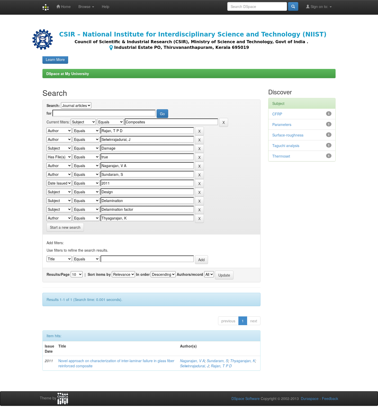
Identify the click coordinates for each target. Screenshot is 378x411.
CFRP (277, 113)
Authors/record (190, 274)
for (49, 113)
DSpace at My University (67, 73)
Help (105, 6)
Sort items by (99, 274)
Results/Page (58, 274)
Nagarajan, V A (192, 360)
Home (65, 6)
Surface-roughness (287, 135)
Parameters (281, 124)
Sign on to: (319, 6)
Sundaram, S (217, 360)
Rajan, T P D (221, 365)
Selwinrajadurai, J (194, 365)
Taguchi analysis (285, 145)
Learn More (55, 59)
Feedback (330, 398)
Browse (85, 6)
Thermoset (281, 156)
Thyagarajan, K (242, 360)
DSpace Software (245, 398)
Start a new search (65, 227)
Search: (53, 105)
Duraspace (310, 398)
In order (143, 274)
